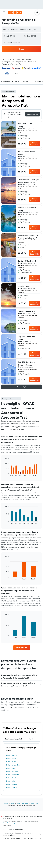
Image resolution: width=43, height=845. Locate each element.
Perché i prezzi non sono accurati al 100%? (20, 838)
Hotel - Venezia (11, 784)
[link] (21, 647)
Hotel (12, 803)
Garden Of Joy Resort (27, 261)
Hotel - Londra (11, 755)
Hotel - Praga (11, 758)
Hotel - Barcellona (12, 775)
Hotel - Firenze (11, 787)
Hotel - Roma (11, 762)
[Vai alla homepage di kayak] (15, 12)
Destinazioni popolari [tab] (13, 739)
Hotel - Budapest (12, 771)
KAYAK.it (5, 803)
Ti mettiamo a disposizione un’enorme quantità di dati (18, 834)
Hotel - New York (12, 778)
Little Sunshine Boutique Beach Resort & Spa (28, 181)
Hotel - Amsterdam (13, 765)
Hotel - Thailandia (22, 803)
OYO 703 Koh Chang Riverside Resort (26, 363)
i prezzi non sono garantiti (11, 823)
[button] (3, 12)
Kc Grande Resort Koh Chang (27, 209)
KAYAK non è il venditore (13, 829)
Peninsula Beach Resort (28, 236)
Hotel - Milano (11, 781)
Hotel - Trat (34, 803)
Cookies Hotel (23, 286)
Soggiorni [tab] (29, 739)
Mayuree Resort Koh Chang (26, 338)
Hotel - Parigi (10, 768)
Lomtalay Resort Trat (26, 311)
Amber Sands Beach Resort (26, 153)
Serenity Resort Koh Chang (26, 125)
